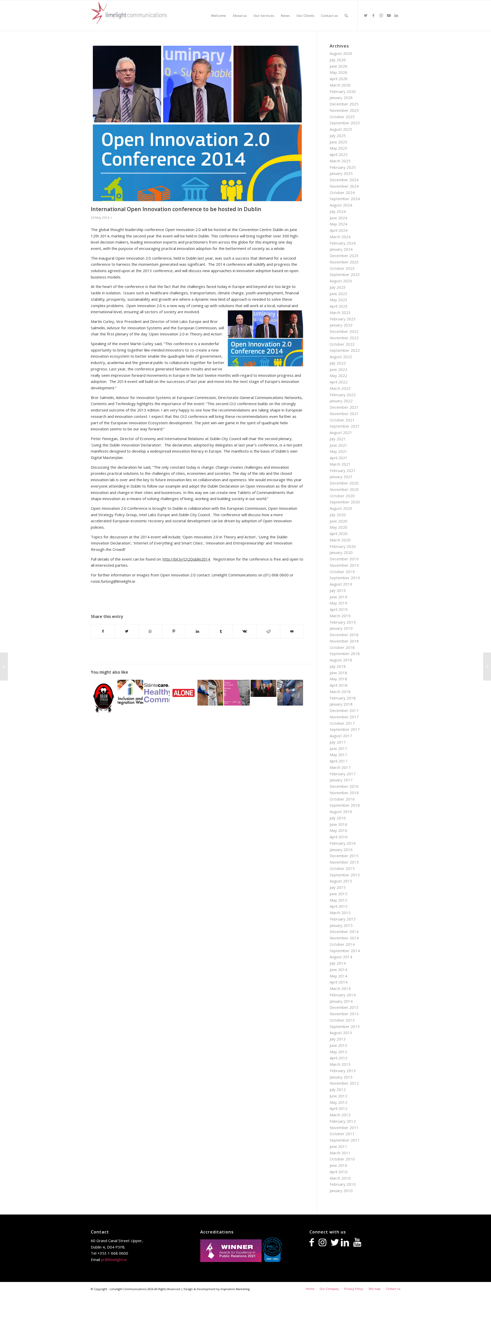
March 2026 (340, 85)
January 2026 (341, 97)
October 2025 (342, 116)
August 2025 (341, 129)
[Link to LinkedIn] (396, 15)
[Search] (346, 15)
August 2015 (341, 880)
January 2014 (341, 1001)
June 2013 (338, 1045)
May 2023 (338, 299)
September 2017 (345, 729)
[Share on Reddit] (268, 631)
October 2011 (342, 1133)
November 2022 (344, 337)
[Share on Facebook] (103, 631)
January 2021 (341, 476)
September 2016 (345, 805)
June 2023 (338, 293)
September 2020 (345, 501)
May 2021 (338, 451)
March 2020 (340, 539)
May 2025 (338, 148)
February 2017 (343, 773)
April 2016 (339, 836)
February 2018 (343, 697)
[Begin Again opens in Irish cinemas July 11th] (487, 666)
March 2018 (340, 691)
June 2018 (338, 672)
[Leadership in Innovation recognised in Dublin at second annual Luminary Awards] (263, 688)
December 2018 (344, 634)
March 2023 (340, 312)
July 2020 (338, 514)
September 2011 (345, 1140)
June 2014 (338, 969)
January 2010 (341, 1190)
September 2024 (345, 198)
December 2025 (344, 103)
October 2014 (342, 944)
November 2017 (344, 716)
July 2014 (338, 963)
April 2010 (339, 1171)
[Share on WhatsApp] (150, 631)
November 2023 (344, 261)
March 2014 (340, 988)
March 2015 (340, 912)
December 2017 (344, 710)
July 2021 (338, 438)
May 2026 (338, 72)
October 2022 (342, 344)
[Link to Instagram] (381, 15)
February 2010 (343, 1184)
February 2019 (343, 622)
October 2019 (342, 571)
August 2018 (341, 659)
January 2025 (341, 173)
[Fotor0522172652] (197, 123)
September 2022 (345, 350)
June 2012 (338, 1095)
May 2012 (338, 1102)
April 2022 (339, 381)
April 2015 (339, 906)
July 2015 (338, 887)
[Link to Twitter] (366, 15)
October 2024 (342, 192)
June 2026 (338, 66)
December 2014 (344, 931)
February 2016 (343, 843)
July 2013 (338, 1038)
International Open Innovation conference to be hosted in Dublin (176, 209)
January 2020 (341, 552)
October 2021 (342, 419)
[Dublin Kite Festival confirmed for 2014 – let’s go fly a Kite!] (4, 666)
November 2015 (344, 862)
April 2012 (339, 1108)
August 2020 (341, 508)
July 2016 (338, 817)
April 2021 (339, 457)
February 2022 (343, 394)
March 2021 (340, 464)
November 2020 (344, 489)
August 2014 (341, 956)
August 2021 (341, 432)
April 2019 (339, 609)
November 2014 (344, 937)
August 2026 (341, 53)
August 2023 (341, 280)
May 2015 (338, 900)
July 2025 (338, 135)
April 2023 (339, 306)
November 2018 (344, 641)
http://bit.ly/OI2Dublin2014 (186, 559)
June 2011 (338, 1146)
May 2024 (338, 223)
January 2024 (341, 249)
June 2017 (338, 748)
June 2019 (338, 596)
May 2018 (338, 678)
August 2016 (341, 811)
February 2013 (343, 1070)
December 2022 (344, 331)
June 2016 (338, 824)
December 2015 (344, 855)
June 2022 (338, 369)
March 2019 (340, 615)
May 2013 (338, 1051)
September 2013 (345, 1026)
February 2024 (343, 243)
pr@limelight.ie (114, 1259)
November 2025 (344, 110)
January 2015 (341, 925)
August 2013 (341, 1032)
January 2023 (341, 325)
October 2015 (342, 868)
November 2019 (344, 565)
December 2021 (344, 407)
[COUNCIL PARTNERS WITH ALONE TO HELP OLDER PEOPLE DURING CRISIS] (183, 693)
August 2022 (341, 356)
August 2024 (341, 205)
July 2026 (338, 59)
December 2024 (344, 179)
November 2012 (344, 1083)
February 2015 (343, 919)
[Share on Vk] (244, 631)
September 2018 (345, 653)
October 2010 (342, 1158)
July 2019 (338, 590)
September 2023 (345, 274)
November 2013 (344, 1013)
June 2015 (338, 893)
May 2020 (338, 527)
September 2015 (345, 874)
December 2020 (344, 483)
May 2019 (338, 602)
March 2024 (340, 236)
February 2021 (343, 470)
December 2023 (344, 255)
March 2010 (340, 1178)
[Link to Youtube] (389, 15)
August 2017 (341, 735)
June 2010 (338, 1165)
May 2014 (338, 975)
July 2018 (338, 666)
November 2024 (344, 186)
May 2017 (338, 754)
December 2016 (344, 786)
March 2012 (340, 1114)
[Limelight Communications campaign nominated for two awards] (104, 698)
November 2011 (344, 1127)
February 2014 (343, 994)
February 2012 (343, 1121)
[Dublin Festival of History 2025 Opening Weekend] (237, 693)
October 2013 (342, 1020)
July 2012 (338, 1089)
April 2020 (339, 533)
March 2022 (340, 388)
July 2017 (338, 742)
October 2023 (342, 268)
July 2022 (338, 363)
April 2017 (339, 761)
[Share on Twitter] (126, 631)
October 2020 (342, 495)
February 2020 (343, 546)
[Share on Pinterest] (173, 631)
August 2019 (341, 584)
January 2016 (341, 849)
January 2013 (341, 1077)
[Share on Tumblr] (221, 631)
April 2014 (339, 982)
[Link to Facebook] (373, 15)
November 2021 (344, 413)
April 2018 (339, 685)
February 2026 (343, 91)
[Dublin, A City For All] (130, 693)
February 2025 (343, 167)
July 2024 (338, 211)
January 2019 (341, 628)
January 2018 (341, 704)
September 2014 (345, 950)
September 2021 (345, 426)
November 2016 (344, 792)
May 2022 (338, 375)
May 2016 (338, 830)
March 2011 (340, 1152)
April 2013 (339, 1057)
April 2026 (339, 78)
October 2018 (342, 647)
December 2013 (344, 1007)
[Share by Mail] (292, 631)
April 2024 (339, 230)
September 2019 (345, 577)
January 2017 (341, 779)
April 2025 (339, 154)
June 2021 (338, 445)
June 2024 (338, 217)
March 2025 (340, 160)
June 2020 (338, 521)
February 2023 (343, 318)
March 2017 (340, 767)
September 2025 (345, 122)
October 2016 (342, 799)
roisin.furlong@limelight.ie (113, 581)
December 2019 (344, 558)
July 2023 (338, 287)
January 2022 (341, 400)
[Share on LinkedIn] (197, 631)
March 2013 (340, 1064)
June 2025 (338, 141)
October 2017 (342, 723)
